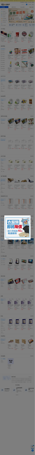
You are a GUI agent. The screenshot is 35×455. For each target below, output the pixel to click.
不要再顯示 (7, 238)
